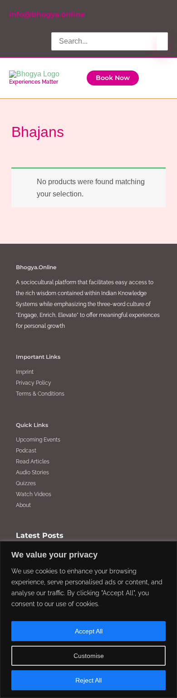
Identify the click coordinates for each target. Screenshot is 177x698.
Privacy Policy (33, 383)
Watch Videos (33, 494)
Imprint (25, 372)
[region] (88, 619)
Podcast (26, 450)
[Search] (162, 44)
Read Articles (32, 461)
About (23, 505)
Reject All (88, 680)
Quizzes (26, 483)
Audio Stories (32, 472)
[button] (113, 78)
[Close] (167, 548)
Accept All (89, 631)
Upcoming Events (38, 440)
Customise (89, 655)
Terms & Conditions (40, 394)
